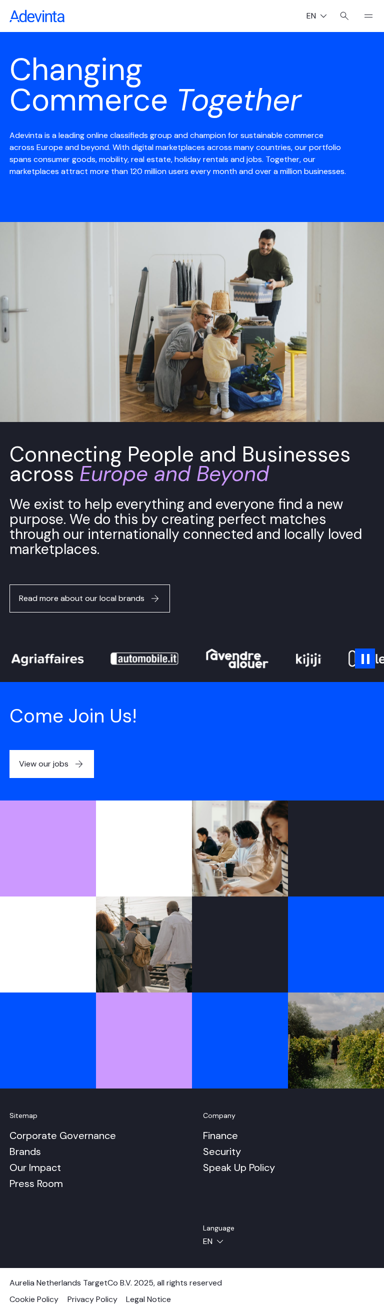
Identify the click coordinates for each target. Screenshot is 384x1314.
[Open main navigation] (364, 16)
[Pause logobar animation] (365, 658)
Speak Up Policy (239, 1167)
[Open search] (344, 16)
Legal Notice (148, 1299)
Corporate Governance (63, 1135)
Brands (25, 1151)
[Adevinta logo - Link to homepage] (37, 16)
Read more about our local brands (81, 598)
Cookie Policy (34, 1299)
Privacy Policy (93, 1299)
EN (320, 16)
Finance (220, 1135)
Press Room (36, 1183)
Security (222, 1151)
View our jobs (43, 763)
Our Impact (35, 1167)
